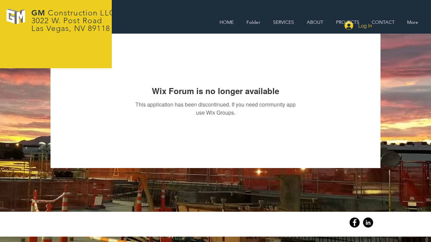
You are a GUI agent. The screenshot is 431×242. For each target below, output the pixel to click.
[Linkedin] (368, 222)
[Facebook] (355, 222)
